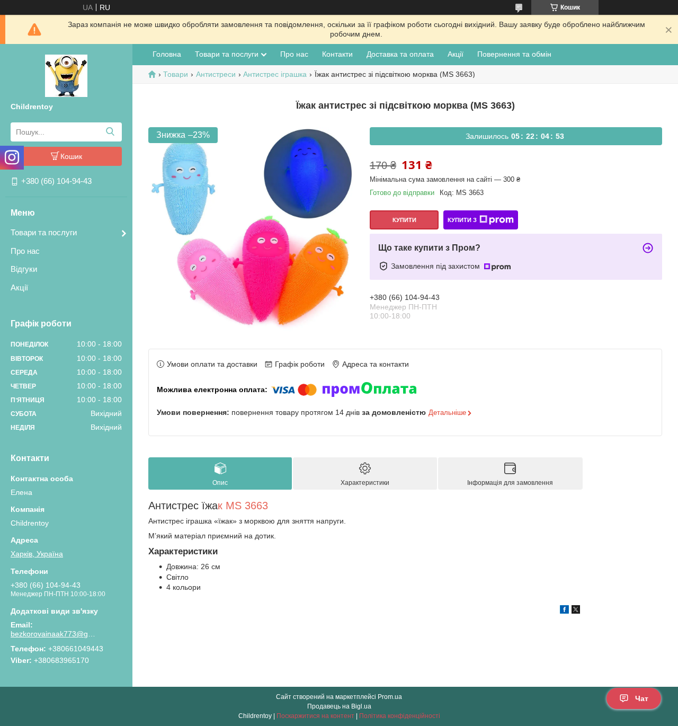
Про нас (25, 250)
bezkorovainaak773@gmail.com (56, 634)
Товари (175, 74)
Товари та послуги (44, 232)
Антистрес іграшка (275, 74)
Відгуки (24, 268)
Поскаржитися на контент (315, 716)
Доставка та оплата (400, 54)
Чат (641, 698)
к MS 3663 (243, 505)
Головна (167, 54)
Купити (404, 220)
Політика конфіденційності (399, 716)
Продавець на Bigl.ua (339, 706)
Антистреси (216, 74)
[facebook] (564, 611)
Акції (19, 287)
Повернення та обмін (514, 54)
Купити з (462, 220)
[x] (576, 611)
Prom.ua (390, 697)
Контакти (337, 54)
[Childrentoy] (66, 75)
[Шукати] (110, 131)
